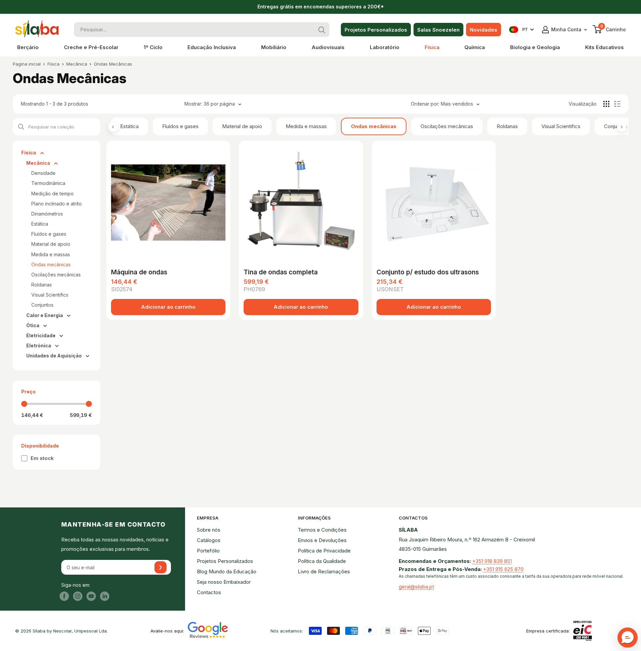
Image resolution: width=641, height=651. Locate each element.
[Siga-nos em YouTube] (91, 596)
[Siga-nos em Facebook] (64, 596)
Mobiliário (273, 47)
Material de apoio (242, 126)
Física (432, 47)
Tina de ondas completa (281, 272)
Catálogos (208, 540)
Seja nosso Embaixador (224, 582)
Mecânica (76, 64)
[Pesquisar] (322, 29)
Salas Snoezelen (438, 30)
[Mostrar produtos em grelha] (606, 104)
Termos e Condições (322, 530)
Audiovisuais (328, 47)
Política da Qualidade (322, 561)
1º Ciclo (153, 47)
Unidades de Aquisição (54, 355)
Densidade (43, 173)
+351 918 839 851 (492, 561)
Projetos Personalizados (376, 30)
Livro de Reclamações (324, 571)
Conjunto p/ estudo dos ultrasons (428, 272)
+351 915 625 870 (503, 569)
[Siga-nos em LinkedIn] (104, 596)
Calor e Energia (45, 315)
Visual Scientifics (560, 126)
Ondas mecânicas (373, 126)
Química (474, 47)
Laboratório (384, 47)
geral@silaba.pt (416, 586)
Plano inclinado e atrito (56, 203)
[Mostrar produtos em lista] (617, 104)
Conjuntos (615, 126)
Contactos (209, 592)
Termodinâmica (48, 183)
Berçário (28, 47)
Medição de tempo (52, 193)
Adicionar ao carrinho (168, 307)
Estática (129, 126)
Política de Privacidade (324, 550)
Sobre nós (208, 530)
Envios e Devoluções (322, 540)
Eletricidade (41, 335)
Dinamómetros (47, 214)
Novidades (483, 30)
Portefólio (208, 550)
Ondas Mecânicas (113, 64)
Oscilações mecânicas (447, 126)
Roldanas (507, 126)
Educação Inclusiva (211, 47)
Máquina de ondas (139, 272)
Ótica (33, 325)
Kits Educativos (604, 47)
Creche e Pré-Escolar (91, 47)
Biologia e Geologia (535, 47)
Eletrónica (39, 345)
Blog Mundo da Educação (226, 571)
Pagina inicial (27, 64)
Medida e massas (306, 126)
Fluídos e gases (180, 126)
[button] (627, 637)
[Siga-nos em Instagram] (77, 596)
